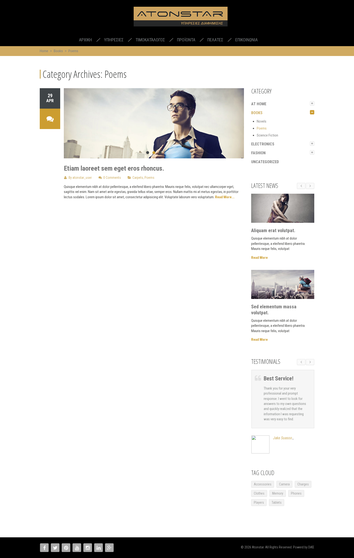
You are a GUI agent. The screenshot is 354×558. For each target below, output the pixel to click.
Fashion (258, 153)
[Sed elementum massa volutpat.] (283, 284)
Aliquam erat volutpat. (273, 230)
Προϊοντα (186, 39)
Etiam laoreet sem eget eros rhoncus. (114, 168)
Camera (284, 484)
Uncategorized (265, 162)
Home (44, 51)
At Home (258, 104)
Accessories (262, 484)
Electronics (262, 144)
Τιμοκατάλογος (150, 39)
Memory (277, 493)
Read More (259, 257)
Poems (149, 178)
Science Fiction (267, 135)
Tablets (277, 502)
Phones (296, 493)
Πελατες (215, 39)
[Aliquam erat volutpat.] (283, 208)
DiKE (311, 547)
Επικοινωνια (246, 39)
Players (259, 502)
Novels (261, 121)
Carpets (137, 178)
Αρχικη (85, 39)
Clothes (259, 493)
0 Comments (112, 178)
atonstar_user (82, 178)
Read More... (225, 197)
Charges (303, 484)
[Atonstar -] (181, 17)
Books (58, 51)
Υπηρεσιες (114, 39)
